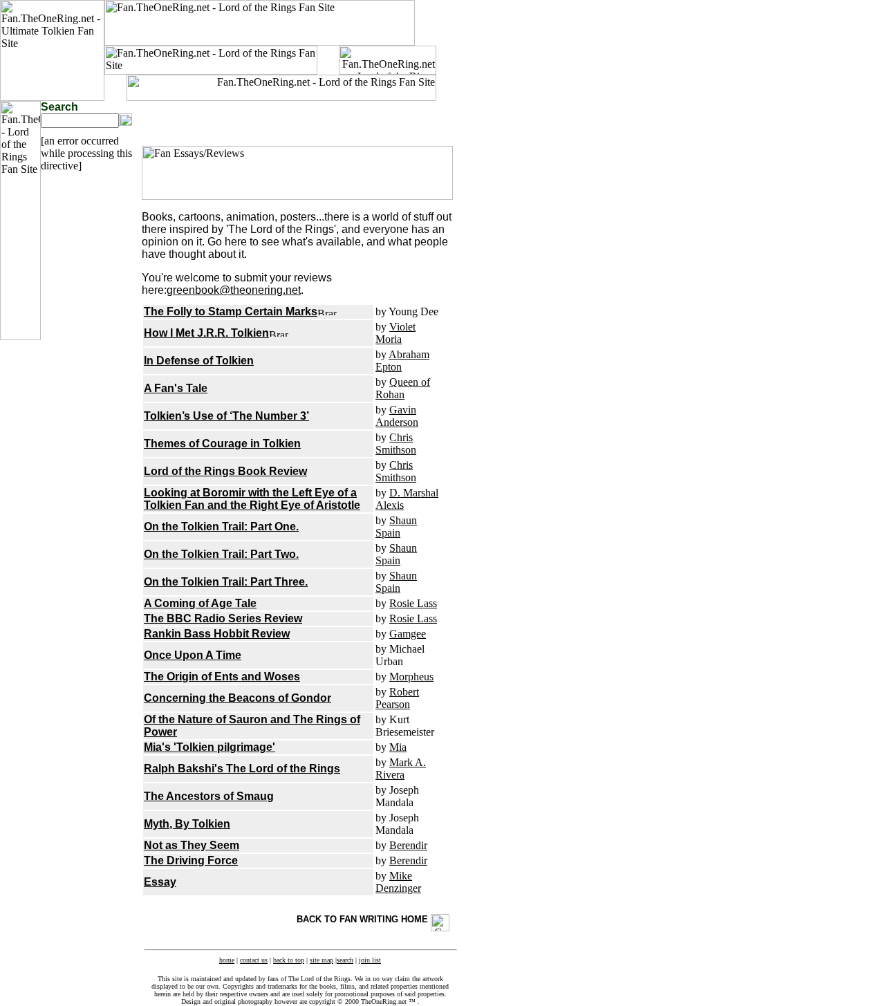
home (226, 960)
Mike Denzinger (398, 882)
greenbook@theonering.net (234, 290)
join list (370, 960)
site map (321, 960)
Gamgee (407, 634)
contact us (254, 960)
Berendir (408, 845)
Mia (398, 747)
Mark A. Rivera (400, 768)
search (345, 960)
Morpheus (411, 676)
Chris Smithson (395, 443)
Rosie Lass (413, 603)
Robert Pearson (397, 698)
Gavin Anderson (396, 416)
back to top (288, 960)
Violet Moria (395, 333)
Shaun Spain (396, 526)
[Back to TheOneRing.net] (387, 71)
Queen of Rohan (402, 388)
